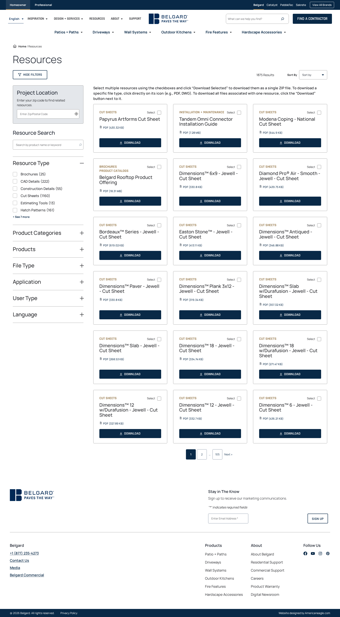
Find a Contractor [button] (312, 18)
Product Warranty (265, 586)
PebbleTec (286, 6)
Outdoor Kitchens (219, 578)
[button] (30, 74)
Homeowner (18, 5)
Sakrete (301, 6)
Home (22, 46)
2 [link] (202, 454)
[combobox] (48, 114)
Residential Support (267, 562)
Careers (257, 578)
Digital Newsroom (265, 594)
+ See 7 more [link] (21, 217)
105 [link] (217, 454)
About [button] (115, 19)
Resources (97, 19)
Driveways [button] (101, 32)
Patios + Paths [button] (67, 32)
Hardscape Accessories (224, 594)
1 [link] (190, 454)
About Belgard (262, 554)
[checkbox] (48, 174)
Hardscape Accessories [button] (262, 32)
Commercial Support (267, 570)
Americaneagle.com (317, 613)
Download (132, 142)
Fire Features (215, 586)
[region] (48, 198)
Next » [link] (228, 454)
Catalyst (272, 6)
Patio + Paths (215, 554)
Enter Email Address (223, 518)
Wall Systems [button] (135, 32)
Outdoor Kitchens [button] (176, 32)
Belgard (258, 5)
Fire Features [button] (217, 32)
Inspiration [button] (36, 19)
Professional (43, 5)
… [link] (210, 454)
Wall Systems (215, 570)
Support (135, 19)
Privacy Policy (68, 613)
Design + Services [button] (67, 19)
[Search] (283, 19)
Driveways (213, 562)
